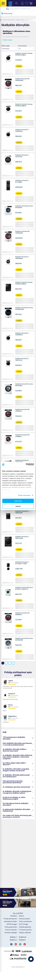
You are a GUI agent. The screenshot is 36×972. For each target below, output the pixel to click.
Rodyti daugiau (7, 40)
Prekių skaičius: (22, 46)
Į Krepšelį (18, 66)
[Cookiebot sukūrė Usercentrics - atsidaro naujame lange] (26, 464)
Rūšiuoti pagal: (5, 46)
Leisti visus (18, 501)
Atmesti (18, 506)
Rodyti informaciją (24, 495)
